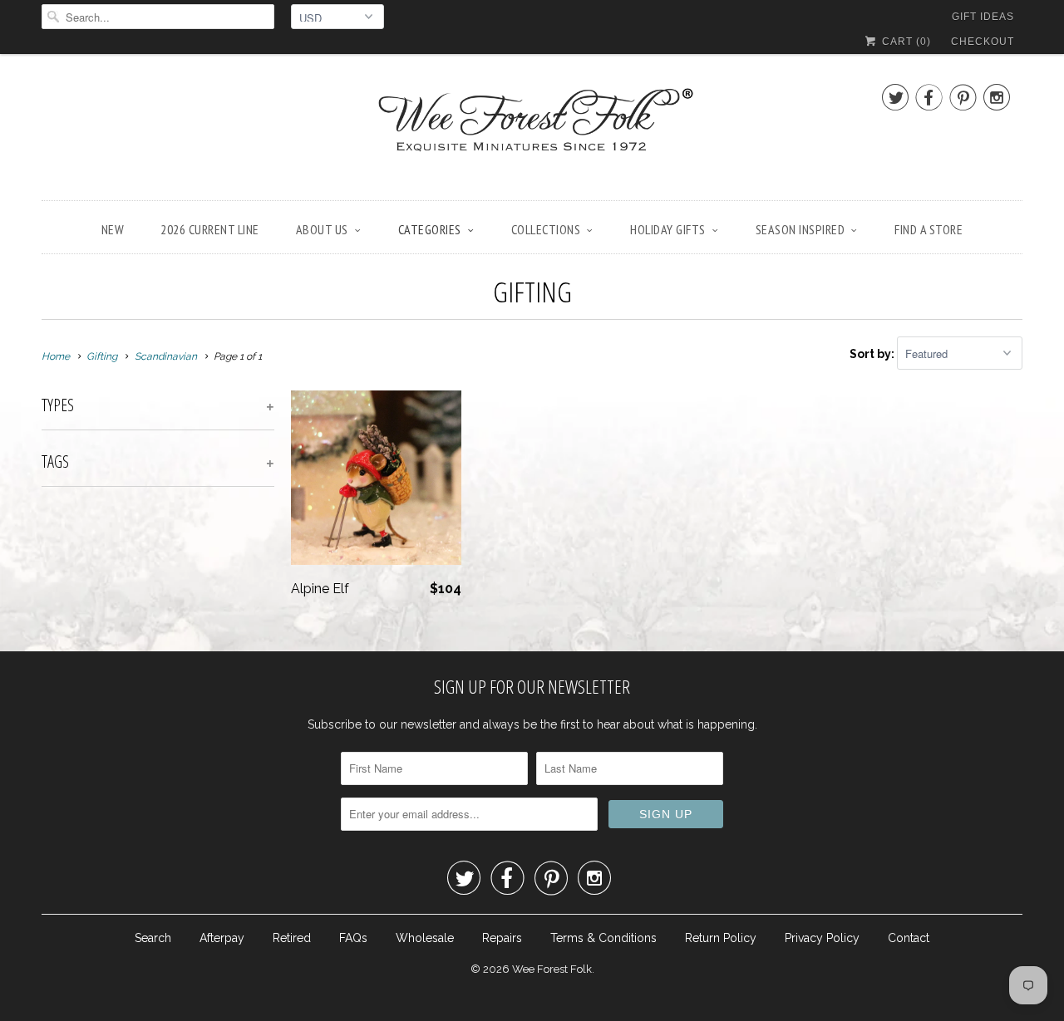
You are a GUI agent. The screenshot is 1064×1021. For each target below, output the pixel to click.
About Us (322, 229)
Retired (292, 938)
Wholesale (425, 938)
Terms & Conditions (603, 938)
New (113, 229)
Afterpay (222, 938)
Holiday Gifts (668, 229)
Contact (908, 938)
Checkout (982, 41)
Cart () (905, 41)
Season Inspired (800, 229)
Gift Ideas (983, 16)
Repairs (502, 938)
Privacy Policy (822, 938)
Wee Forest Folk (552, 969)
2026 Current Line (209, 229)
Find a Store (928, 229)
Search (153, 938)
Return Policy (720, 938)
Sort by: (873, 354)
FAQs (353, 938)
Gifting (532, 291)
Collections (546, 229)
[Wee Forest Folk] (532, 131)
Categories (429, 229)
